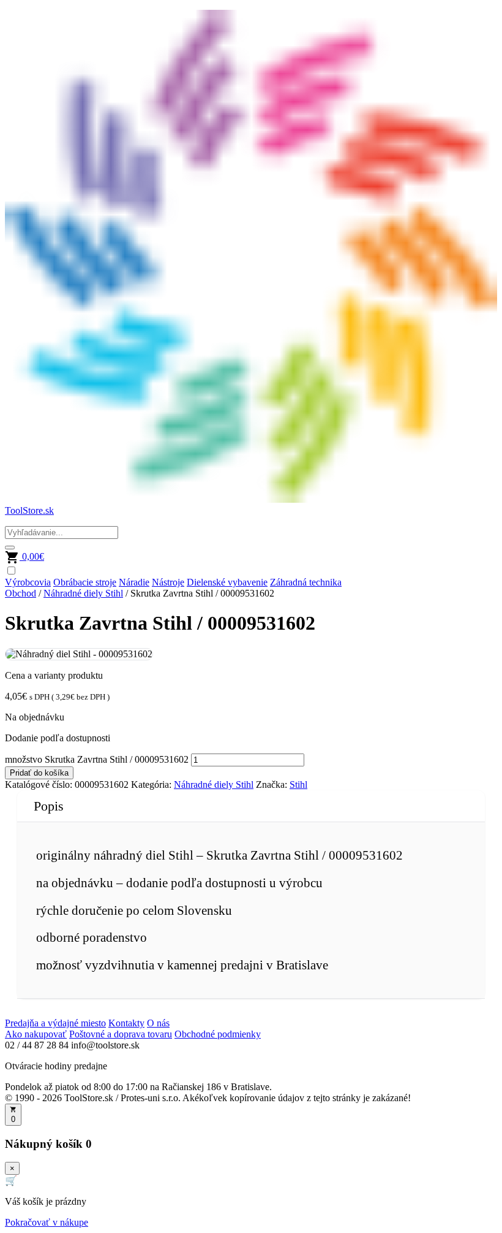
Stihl (298, 784)
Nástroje (168, 582)
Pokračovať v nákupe (46, 1222)
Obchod (20, 593)
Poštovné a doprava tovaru (120, 1034)
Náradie (134, 582)
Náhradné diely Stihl (83, 593)
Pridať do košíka (39, 772)
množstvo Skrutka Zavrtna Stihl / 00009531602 (97, 759)
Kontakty (126, 1023)
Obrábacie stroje (84, 582)
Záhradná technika (306, 582)
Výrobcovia (28, 582)
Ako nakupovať (36, 1034)
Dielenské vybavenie (227, 582)
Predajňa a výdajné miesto (55, 1023)
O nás (158, 1023)
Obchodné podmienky (217, 1034)
